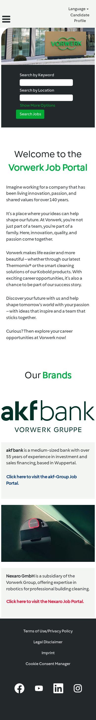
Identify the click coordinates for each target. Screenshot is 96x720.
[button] (16, 19)
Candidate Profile (79, 18)
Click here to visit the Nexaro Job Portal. (45, 601)
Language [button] (77, 8)
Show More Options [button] (37, 105)
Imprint (48, 652)
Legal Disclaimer (48, 642)
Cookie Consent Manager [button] (48, 663)
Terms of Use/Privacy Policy (48, 631)
